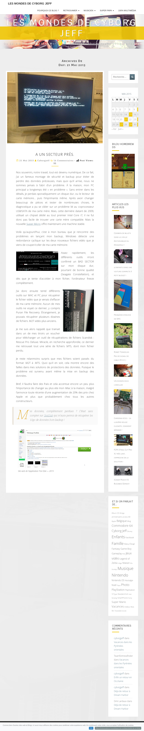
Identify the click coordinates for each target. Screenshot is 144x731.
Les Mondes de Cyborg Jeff (30, 3)
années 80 (126, 517)
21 (126, 119)
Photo (125, 585)
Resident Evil (123, 594)
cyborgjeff (43, 160)
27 (121, 124)
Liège (120, 563)
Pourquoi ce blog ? (48, 10)
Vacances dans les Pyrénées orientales (123, 646)
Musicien (88, 10)
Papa (119, 585)
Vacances (118, 606)
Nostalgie (129, 580)
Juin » (120, 129)
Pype (115, 594)
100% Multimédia (127, 10)
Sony (130, 598)
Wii (113, 611)
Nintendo (120, 575)
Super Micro (33, 224)
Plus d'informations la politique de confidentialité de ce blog (118, 728)
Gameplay (117, 553)
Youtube (118, 610)
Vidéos (127, 607)
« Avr (114, 129)
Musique (125, 568)
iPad (123, 554)
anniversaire (117, 517)
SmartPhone (122, 598)
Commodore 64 (122, 526)
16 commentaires (64, 160)
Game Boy (126, 548)
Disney (129, 531)
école (124, 611)
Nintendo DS (118, 580)
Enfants (118, 536)
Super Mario (119, 602)
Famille (118, 543)
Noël (114, 585)
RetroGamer (70, 10)
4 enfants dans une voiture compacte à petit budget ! (123, 271)
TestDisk (48, 416)
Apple (114, 521)
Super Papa (106, 10)
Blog (129, 521)
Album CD (115, 513)
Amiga (122, 513)
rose (130, 594)
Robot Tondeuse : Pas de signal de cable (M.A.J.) (122, 356)
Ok (91, 728)
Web (132, 607)
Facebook (129, 537)
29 (130, 124)
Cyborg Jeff (119, 531)
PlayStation (118, 590)
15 (130, 114)
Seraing (114, 598)
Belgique (122, 521)
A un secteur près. (54, 154)
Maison (126, 562)
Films (126, 544)
